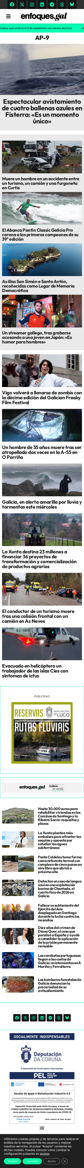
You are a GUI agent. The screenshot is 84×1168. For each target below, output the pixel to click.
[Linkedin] (42, 4)
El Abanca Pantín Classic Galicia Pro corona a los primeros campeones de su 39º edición (40, 234)
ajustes (44, 1153)
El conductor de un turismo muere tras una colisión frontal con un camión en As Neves (38, 616)
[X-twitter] (22, 4)
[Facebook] (12, 4)
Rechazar (32, 1161)
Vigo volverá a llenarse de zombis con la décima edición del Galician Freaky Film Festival (42, 397)
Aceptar (12, 1161)
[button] (42, 1128)
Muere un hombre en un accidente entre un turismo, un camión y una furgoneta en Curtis (40, 183)
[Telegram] (52, 4)
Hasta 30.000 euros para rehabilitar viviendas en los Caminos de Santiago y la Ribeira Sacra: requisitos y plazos (59, 816)
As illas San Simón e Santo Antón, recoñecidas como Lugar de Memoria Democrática (38, 286)
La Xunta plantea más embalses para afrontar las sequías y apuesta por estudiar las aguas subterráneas (59, 840)
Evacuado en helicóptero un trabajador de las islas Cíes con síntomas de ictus (35, 671)
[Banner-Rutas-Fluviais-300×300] (42, 763)
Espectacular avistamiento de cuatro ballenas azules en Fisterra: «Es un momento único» (42, 111)
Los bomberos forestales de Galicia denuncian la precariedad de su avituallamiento (59, 985)
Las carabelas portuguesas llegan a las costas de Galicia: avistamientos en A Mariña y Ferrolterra (59, 961)
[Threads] (61, 4)
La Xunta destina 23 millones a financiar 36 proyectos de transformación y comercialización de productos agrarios (39, 558)
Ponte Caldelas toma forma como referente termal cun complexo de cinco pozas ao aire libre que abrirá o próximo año (60, 864)
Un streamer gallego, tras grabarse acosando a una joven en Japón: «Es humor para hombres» (37, 337)
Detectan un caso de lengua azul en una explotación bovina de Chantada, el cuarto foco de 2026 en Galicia (59, 888)
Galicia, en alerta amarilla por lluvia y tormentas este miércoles (42, 504)
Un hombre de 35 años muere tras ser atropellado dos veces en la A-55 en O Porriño (42, 452)
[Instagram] (32, 4)
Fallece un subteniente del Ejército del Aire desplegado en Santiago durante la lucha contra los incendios (58, 912)
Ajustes (52, 1161)
